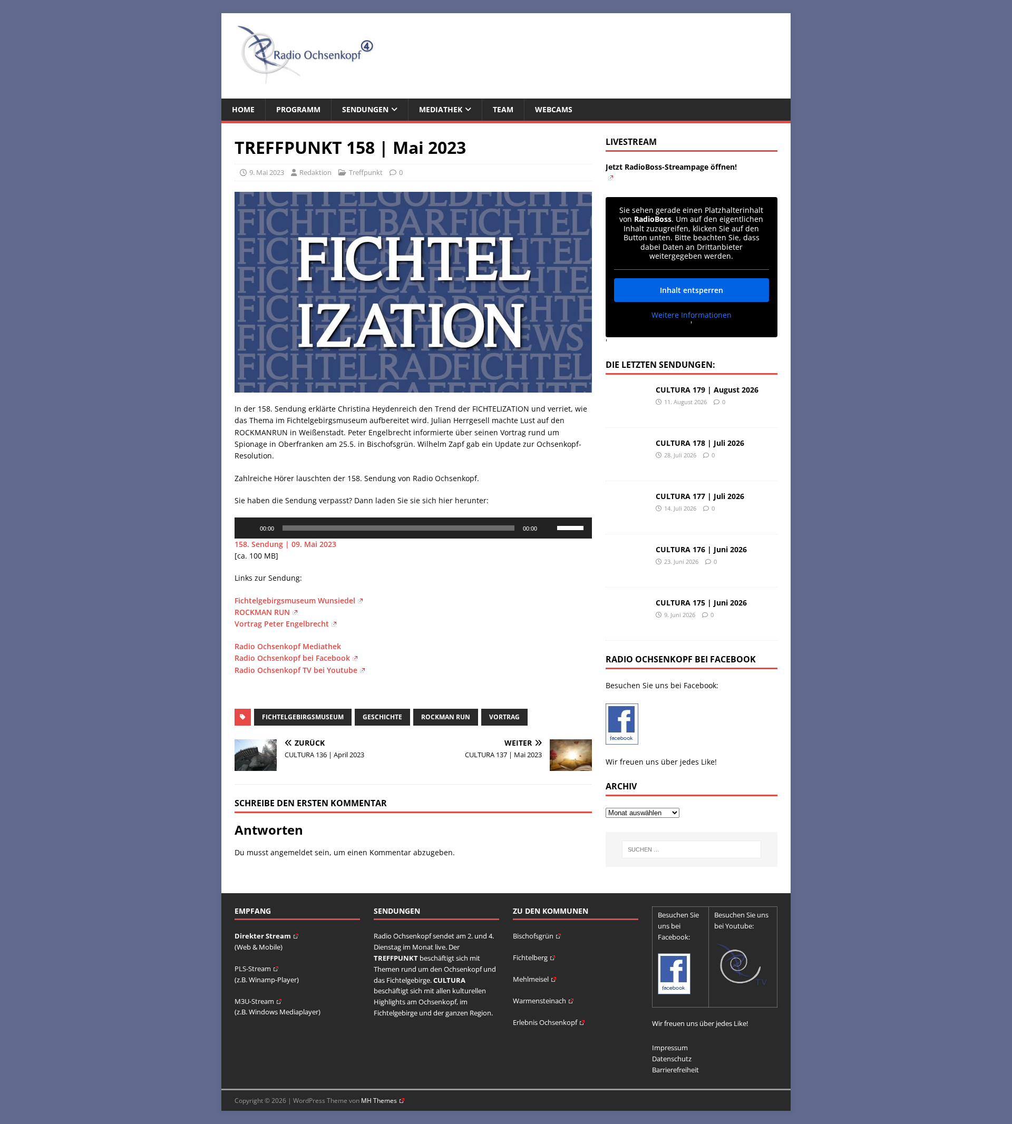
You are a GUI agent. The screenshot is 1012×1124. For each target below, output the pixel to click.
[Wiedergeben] (248, 528)
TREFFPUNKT (396, 958)
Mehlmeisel (531, 979)
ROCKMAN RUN (262, 612)
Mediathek (440, 109)
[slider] (572, 526)
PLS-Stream (253, 968)
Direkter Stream (263, 936)
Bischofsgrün (533, 936)
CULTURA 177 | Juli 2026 (700, 496)
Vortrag (504, 716)
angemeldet (291, 852)
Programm (298, 109)
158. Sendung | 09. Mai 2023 (285, 544)
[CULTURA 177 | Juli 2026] (627, 517)
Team (503, 109)
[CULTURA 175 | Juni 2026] (627, 624)
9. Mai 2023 (266, 172)
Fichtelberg (530, 957)
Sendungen (365, 109)
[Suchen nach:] (691, 849)
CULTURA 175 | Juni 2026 (701, 603)
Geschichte (382, 716)
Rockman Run (445, 716)
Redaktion (315, 172)
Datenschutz (672, 1058)
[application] (413, 528)
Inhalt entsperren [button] (691, 290)
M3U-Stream (254, 1001)
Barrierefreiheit (675, 1069)
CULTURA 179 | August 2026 (707, 390)
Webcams (553, 109)
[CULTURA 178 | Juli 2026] (627, 464)
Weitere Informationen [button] (691, 315)
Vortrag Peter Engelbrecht (282, 624)
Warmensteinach (539, 1000)
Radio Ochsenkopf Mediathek (288, 646)
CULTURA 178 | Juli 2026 (700, 443)
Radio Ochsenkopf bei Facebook (292, 658)
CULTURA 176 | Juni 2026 (701, 549)
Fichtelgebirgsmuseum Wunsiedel (295, 600)
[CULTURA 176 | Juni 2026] (627, 570)
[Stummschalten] (548, 528)
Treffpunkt (366, 172)
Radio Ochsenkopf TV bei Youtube (296, 670)
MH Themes (379, 1100)
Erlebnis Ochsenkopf (545, 1022)
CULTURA (449, 980)
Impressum (670, 1047)
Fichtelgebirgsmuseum (303, 716)
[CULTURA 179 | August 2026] (627, 411)
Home (243, 109)
